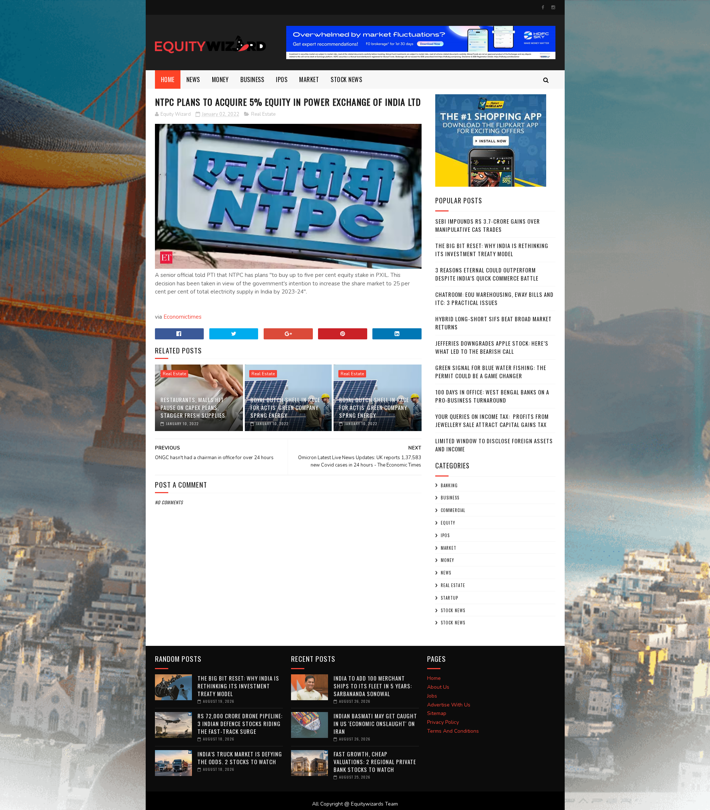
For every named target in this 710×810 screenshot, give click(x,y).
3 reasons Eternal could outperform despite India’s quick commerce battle (486, 274)
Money (220, 79)
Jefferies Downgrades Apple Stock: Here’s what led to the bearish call (491, 347)
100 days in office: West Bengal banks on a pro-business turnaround (492, 396)
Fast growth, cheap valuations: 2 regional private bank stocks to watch (375, 761)
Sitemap (436, 713)
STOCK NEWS (453, 623)
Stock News (346, 79)
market (309, 79)
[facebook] (543, 7)
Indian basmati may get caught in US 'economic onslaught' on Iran (375, 723)
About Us (438, 687)
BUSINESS (252, 79)
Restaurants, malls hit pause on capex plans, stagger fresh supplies (192, 407)
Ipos (281, 79)
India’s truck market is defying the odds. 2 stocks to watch (239, 758)
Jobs (432, 695)
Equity (448, 523)
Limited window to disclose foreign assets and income (494, 445)
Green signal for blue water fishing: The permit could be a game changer (490, 371)
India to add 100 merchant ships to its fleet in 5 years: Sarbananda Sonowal (373, 686)
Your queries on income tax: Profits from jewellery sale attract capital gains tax (492, 420)
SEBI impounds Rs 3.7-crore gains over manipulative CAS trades (487, 225)
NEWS (193, 79)
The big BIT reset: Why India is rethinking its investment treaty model (491, 249)
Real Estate (263, 114)
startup (449, 598)
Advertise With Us (448, 704)
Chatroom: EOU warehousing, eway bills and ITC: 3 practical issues (494, 298)
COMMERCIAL (453, 510)
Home (168, 79)
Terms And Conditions (453, 731)
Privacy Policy (443, 722)
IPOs (445, 535)
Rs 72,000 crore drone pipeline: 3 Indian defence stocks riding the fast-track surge (240, 723)
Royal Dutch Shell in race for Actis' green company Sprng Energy (285, 407)
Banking (449, 485)
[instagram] (553, 7)
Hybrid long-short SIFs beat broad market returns (493, 323)
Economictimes (182, 317)
